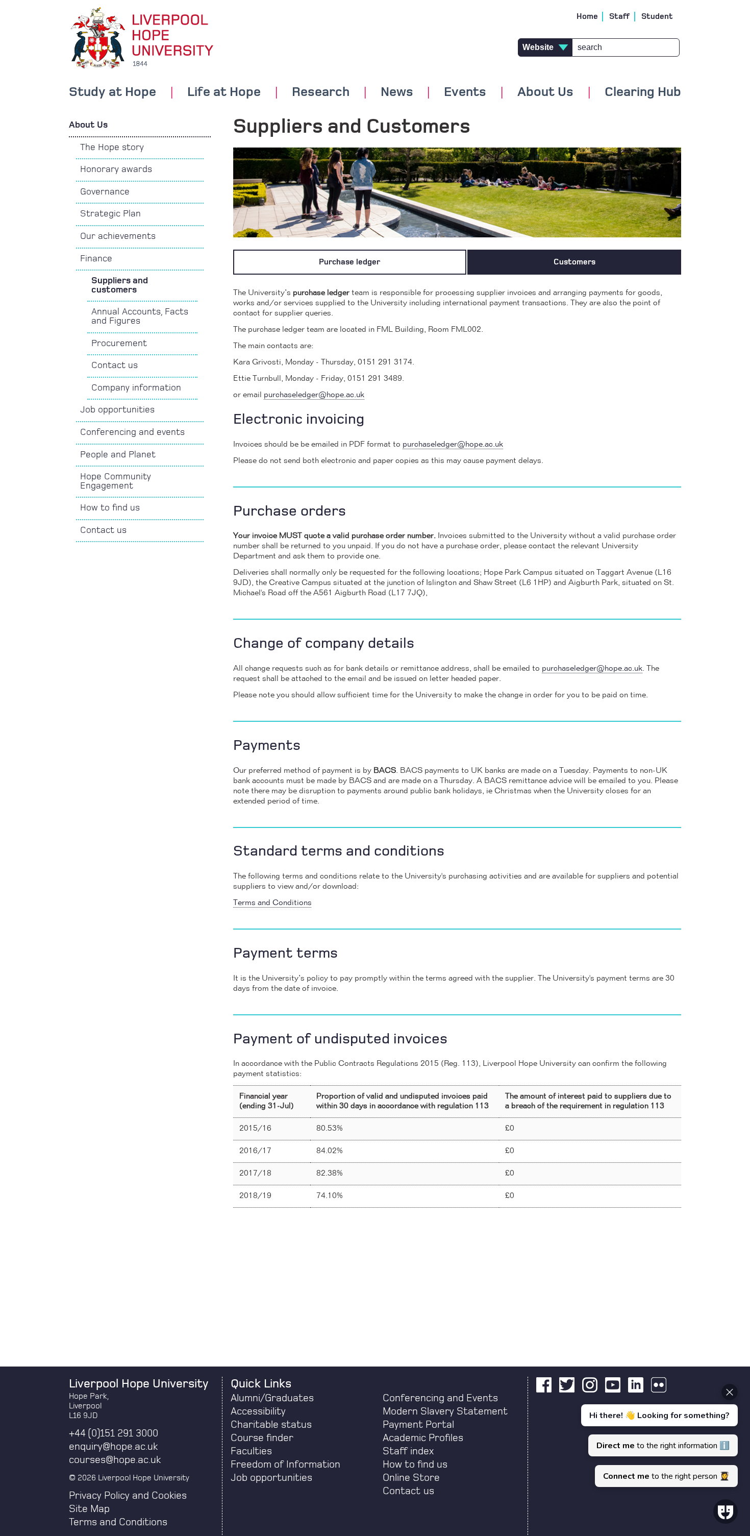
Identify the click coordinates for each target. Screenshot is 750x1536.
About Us (88, 125)
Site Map (89, 1509)
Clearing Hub (643, 92)
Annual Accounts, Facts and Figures (139, 316)
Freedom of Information (285, 1464)
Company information (136, 388)
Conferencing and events (132, 432)
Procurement (119, 343)
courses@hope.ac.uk (115, 1460)
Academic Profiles (423, 1438)
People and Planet (118, 454)
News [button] (397, 92)
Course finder (262, 1438)
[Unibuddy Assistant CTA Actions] (658, 1435)
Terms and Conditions (272, 903)
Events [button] (465, 92)
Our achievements (118, 236)
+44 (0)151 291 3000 (113, 1433)
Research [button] (320, 92)
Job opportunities (117, 410)
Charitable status (271, 1425)
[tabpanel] (457, 748)
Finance (96, 258)
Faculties (251, 1451)
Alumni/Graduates (272, 1398)
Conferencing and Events (440, 1398)
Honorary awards (116, 169)
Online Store (411, 1478)
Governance (105, 192)
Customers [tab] (574, 262)
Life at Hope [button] (224, 92)
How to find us (110, 508)
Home (587, 16)
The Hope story (112, 147)
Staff (619, 16)
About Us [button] (545, 92)
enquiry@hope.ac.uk (113, 1447)
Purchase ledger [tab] (349, 262)
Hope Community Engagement (115, 481)
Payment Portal (418, 1425)
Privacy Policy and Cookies (128, 1496)
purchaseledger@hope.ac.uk (314, 395)
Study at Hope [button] (112, 92)
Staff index (408, 1451)
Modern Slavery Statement (445, 1411)
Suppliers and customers (119, 285)
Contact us (114, 365)
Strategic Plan (110, 213)
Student (657, 16)
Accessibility (258, 1411)
